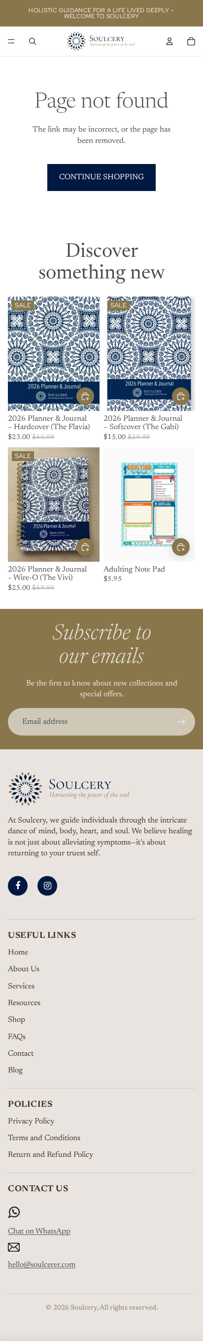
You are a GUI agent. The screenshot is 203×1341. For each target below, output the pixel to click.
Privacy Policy (31, 1121)
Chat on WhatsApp (39, 1231)
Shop (16, 1020)
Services (21, 986)
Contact (21, 1054)
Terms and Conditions (44, 1138)
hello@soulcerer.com (41, 1265)
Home (18, 953)
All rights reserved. (129, 1308)
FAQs (17, 1037)
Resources (24, 1003)
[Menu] (11, 41)
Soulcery (83, 1308)
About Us (23, 969)
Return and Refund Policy (50, 1155)
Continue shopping (101, 177)
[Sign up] (181, 721)
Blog (15, 1070)
